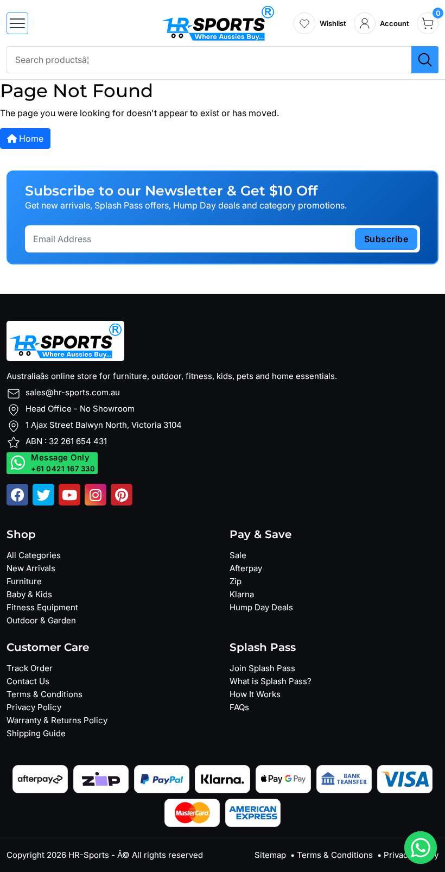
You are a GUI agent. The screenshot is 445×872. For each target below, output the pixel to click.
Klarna (242, 594)
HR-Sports (88, 855)
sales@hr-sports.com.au (73, 392)
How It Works (255, 694)
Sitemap (270, 855)
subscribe (386, 238)
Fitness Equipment (42, 607)
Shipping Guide (36, 733)
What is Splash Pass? (271, 681)
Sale (238, 555)
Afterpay (246, 568)
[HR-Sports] (218, 22)
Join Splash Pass (262, 668)
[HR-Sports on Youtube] (69, 494)
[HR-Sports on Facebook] (17, 494)
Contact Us (28, 681)
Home (30, 138)
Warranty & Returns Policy (57, 720)
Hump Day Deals (261, 607)
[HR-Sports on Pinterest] (121, 494)
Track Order (30, 668)
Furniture (24, 581)
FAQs (239, 707)
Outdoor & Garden (41, 620)
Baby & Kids (29, 594)
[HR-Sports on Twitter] (43, 494)
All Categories (34, 555)
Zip (235, 581)
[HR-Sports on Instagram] (95, 494)
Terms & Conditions (44, 694)
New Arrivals (31, 568)
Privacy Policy (34, 707)
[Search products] (424, 59)
